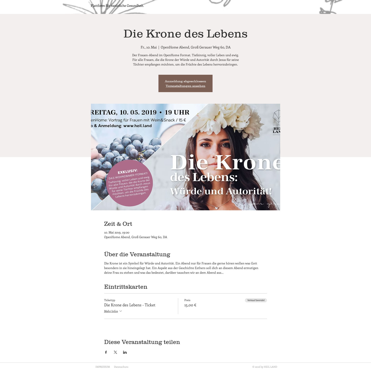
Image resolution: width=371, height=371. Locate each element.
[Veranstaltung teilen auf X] (115, 352)
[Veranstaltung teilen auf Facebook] (106, 352)
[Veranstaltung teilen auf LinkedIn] (125, 352)
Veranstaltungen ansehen (185, 85)
